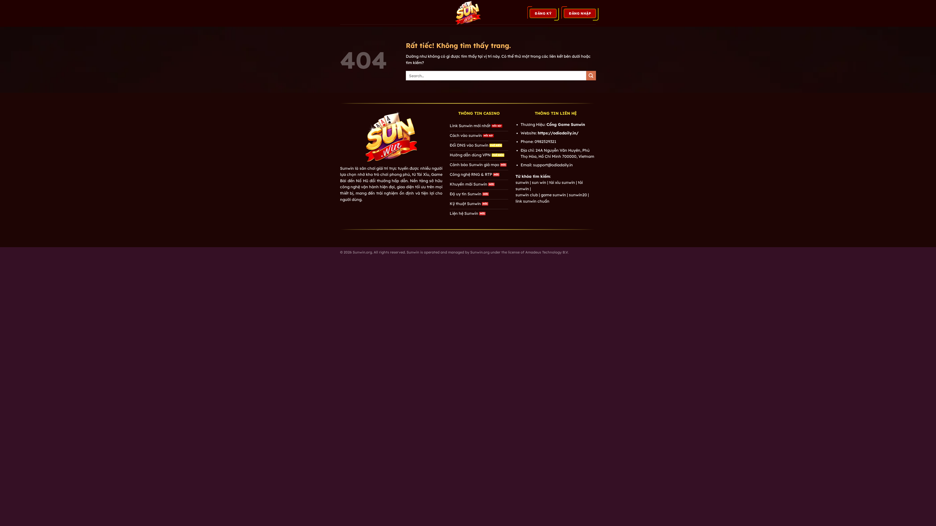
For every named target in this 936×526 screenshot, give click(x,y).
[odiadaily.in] (468, 12)
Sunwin (347, 168)
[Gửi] (591, 75)
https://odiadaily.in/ (558, 133)
